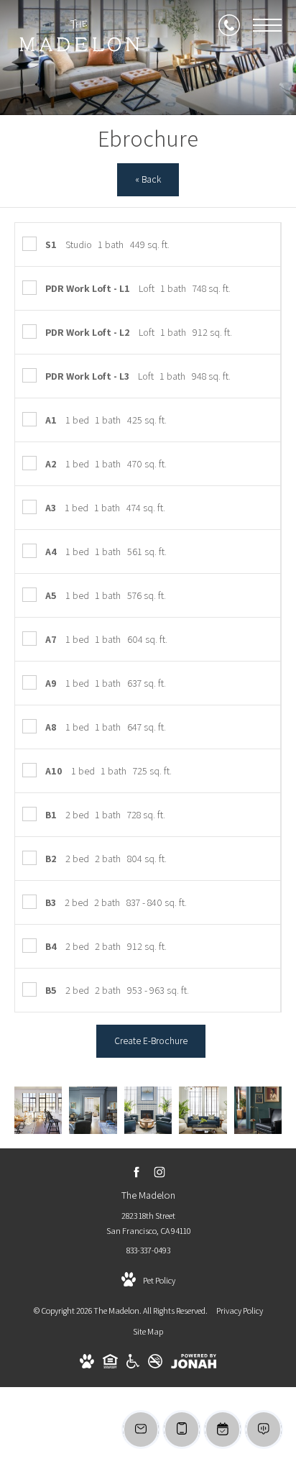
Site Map (148, 1331)
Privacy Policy (239, 1310)
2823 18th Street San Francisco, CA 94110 (148, 1223)
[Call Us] (229, 25)
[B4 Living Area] (38, 1110)
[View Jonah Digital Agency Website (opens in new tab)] (193, 1363)
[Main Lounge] (92, 1110)
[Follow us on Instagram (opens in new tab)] (160, 1172)
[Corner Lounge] (202, 1110)
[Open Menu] (267, 25)
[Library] (258, 1110)
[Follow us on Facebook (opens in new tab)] (137, 1172)
